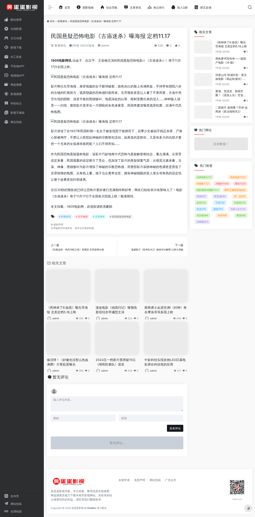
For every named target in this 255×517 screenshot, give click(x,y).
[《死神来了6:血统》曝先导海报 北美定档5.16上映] (203, 46)
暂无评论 (61, 377)
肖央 (201, 209)
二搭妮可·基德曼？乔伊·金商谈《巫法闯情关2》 (231, 109)
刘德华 (222, 183)
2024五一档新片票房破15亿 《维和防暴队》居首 (116, 362)
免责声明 (139, 480)
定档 (201, 202)
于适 (220, 202)
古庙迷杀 (155, 60)
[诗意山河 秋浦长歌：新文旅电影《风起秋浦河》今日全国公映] (203, 79)
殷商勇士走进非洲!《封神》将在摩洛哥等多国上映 (165, 310)
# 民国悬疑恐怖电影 (120, 216)
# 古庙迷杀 (99, 216)
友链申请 (124, 480)
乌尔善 (202, 215)
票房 (201, 196)
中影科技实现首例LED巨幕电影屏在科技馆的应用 (165, 362)
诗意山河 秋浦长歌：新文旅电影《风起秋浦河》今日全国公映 (231, 77)
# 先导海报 (82, 216)
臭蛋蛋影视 (77, 507)
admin (104, 45)
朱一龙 (240, 196)
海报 (218, 209)
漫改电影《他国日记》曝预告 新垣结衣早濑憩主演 (116, 310)
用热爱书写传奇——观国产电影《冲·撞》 (230, 60)
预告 (240, 183)
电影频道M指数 (208, 189)
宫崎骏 (202, 221)
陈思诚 (220, 196)
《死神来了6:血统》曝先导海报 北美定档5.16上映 (67, 310)
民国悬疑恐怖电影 (130, 60)
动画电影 (204, 177)
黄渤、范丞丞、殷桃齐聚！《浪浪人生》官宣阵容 (230, 93)
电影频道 (238, 177)
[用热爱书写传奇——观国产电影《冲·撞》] (203, 63)
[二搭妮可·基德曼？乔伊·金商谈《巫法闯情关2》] (203, 112)
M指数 (203, 183)
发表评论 (175, 428)
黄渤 (241, 215)
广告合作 (170, 480)
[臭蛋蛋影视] (69, 483)
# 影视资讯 (65, 216)
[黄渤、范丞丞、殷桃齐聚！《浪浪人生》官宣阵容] (203, 95)
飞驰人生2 (238, 209)
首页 (52, 21)
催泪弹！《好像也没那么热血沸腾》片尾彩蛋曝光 (67, 362)
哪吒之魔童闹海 (235, 189)
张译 (222, 215)
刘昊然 (240, 202)
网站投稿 (155, 480)
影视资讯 (62, 21)
